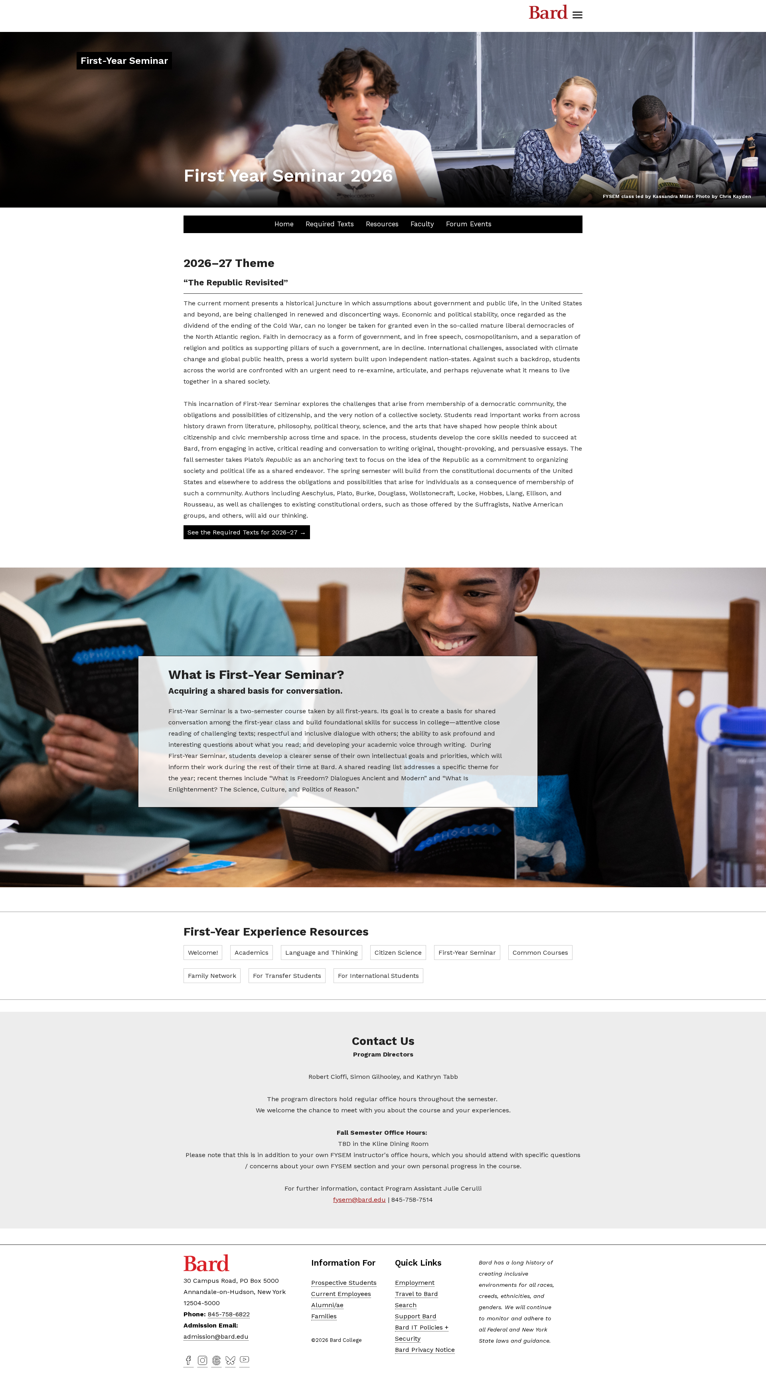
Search (406, 1305)
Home (284, 224)
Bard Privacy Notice (425, 1349)
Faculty (422, 224)
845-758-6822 (229, 1314)
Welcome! (203, 952)
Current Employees (341, 1294)
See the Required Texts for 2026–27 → (247, 532)
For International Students (378, 975)
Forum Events (469, 224)
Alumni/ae (327, 1305)
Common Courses (540, 952)
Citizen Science (398, 952)
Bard (549, 12)
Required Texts (330, 224)
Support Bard (415, 1316)
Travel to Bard (416, 1294)
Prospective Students (344, 1282)
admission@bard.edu (216, 1336)
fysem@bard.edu (359, 1199)
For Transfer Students (287, 975)
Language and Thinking (321, 952)
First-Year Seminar (467, 952)
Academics (251, 952)
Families (324, 1316)
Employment (414, 1282)
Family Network (212, 975)
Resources (382, 224)
